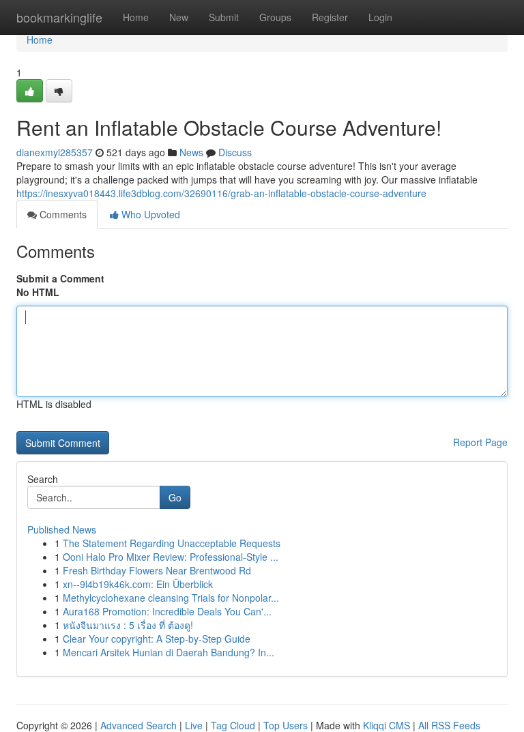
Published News (61, 529)
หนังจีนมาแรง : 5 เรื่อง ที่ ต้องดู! (128, 625)
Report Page (480, 442)
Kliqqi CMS (386, 725)
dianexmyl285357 (54, 152)
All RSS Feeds (449, 725)
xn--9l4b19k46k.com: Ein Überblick (138, 584)
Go (175, 497)
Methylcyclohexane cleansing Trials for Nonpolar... (171, 597)
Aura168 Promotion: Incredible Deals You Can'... (167, 611)
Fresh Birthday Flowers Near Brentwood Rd (157, 570)
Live (194, 725)
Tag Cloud (233, 725)
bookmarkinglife (59, 17)
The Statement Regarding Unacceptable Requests (171, 543)
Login (380, 17)
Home (136, 17)
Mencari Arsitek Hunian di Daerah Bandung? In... (168, 652)
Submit (224, 17)
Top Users (285, 725)
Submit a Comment (60, 278)
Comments (62, 214)
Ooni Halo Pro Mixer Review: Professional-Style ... (170, 556)
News (191, 152)
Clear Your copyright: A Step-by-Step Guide (156, 638)
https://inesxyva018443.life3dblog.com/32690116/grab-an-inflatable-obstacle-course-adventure (221, 193)
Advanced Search (138, 725)
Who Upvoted (149, 214)
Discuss (235, 152)
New (178, 17)
